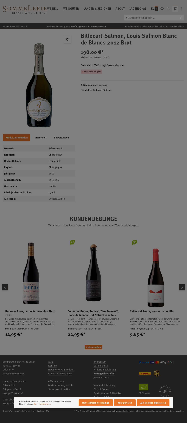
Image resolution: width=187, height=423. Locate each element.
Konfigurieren (125, 402)
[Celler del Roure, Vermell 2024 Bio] (156, 272)
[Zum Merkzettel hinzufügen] (67, 39)
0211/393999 (77, 26)
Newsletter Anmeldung (61, 369)
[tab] (16, 137)
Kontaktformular (12, 403)
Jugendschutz (101, 377)
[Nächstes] (156, 8)
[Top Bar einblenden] (181, 9)
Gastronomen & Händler (107, 393)
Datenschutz (101, 365)
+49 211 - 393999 (11, 365)
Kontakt (52, 365)
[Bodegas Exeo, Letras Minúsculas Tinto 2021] (31, 272)
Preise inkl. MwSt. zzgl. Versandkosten (102, 65)
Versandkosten (122, 411)
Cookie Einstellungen (60, 373)
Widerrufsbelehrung (105, 369)
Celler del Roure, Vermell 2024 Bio (152, 311)
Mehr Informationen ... (42, 404)
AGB (50, 361)
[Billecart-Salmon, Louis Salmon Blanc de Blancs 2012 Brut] (39, 80)
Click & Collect (102, 389)
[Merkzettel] (162, 9)
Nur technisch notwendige (95, 402)
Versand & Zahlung (104, 385)
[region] (39, 80)
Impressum (100, 361)
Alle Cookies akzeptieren (153, 402)
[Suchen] (181, 17)
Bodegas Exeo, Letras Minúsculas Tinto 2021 (30, 313)
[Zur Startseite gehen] (25, 8)
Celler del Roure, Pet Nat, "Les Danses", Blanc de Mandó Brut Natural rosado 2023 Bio (93, 313)
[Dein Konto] (168, 9)
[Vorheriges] (5, 287)
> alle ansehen (93, 347)
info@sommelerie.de (97, 26)
